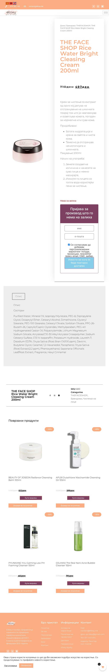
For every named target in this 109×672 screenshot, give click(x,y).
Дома (62, 26)
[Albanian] (11, 3)
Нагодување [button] (10, 665)
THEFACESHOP (83, 26)
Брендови (70, 26)
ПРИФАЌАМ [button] (26, 665)
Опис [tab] (18, 296)
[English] (15, 3)
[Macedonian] (7, 3)
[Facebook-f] (93, 6)
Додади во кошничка (22, 505)
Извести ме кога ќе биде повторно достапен (79, 262)
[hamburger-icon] (106, 12)
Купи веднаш (31, 498)
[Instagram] (98, 6)
